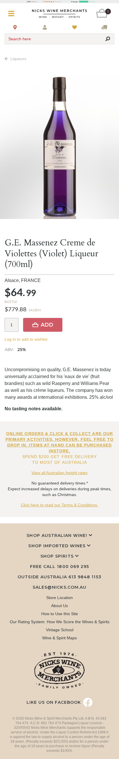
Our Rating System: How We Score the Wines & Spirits (59, 621)
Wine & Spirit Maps (59, 638)
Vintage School (59, 630)
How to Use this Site (59, 613)
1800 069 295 (73, 566)
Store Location (59, 597)
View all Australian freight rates (59, 472)
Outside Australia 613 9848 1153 (59, 576)
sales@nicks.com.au (59, 587)
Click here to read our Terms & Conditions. (59, 505)
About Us (59, 605)
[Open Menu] (14, 14)
